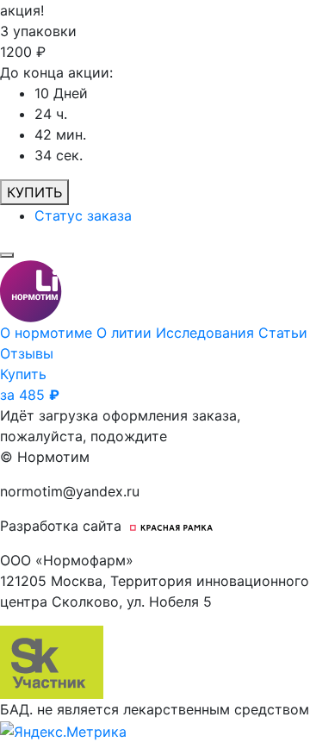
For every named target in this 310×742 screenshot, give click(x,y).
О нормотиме (48, 332)
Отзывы (26, 353)
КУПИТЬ (34, 192)
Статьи (282, 332)
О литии (126, 332)
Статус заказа (83, 215)
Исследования (207, 332)
